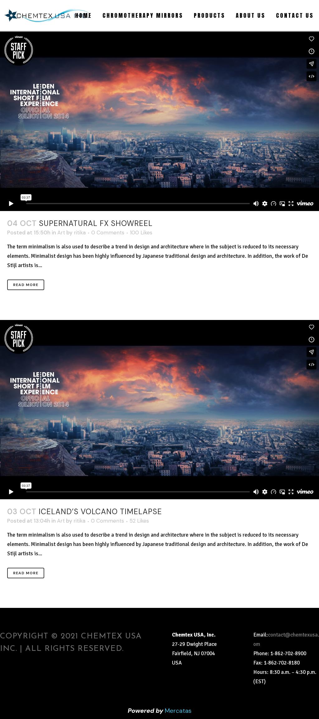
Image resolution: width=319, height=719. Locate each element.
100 (141, 232)
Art (61, 232)
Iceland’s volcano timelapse (100, 511)
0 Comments (107, 232)
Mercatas (178, 711)
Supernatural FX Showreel (96, 223)
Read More (25, 284)
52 (139, 521)
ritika (80, 232)
